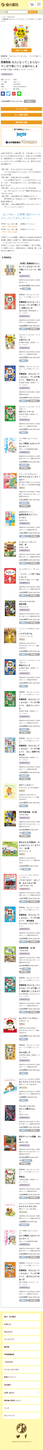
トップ (3, 17)
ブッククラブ (9, 1339)
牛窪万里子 (22, 1055)
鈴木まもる (22, 851)
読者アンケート (10, 1377)
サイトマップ (9, 1415)
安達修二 (22, 547)
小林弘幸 (22, 1179)
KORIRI (21, 1021)
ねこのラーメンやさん (28, 1018)
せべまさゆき (35, 482)
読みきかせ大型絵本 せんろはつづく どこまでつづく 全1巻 (29, 845)
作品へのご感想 (21, 50)
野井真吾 (22, 757)
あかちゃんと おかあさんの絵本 (29, 1079)
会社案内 (7, 1385)
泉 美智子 (4, 69)
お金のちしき (24, 340)
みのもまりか (34, 994)
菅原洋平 (22, 414)
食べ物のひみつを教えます (28, 542)
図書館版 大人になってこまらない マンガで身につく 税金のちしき (29, 377)
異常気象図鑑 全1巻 (28, 812)
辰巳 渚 (21, 923)
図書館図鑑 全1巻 (27, 948)
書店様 (6, 1347)
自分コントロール (26, 412)
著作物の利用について (12, 1400)
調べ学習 (16, 89)
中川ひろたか (23, 787)
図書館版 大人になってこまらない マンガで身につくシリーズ (29, 297)
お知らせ (7, 1324)
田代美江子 (23, 482)
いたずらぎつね (25, 634)
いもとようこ (23, 636)
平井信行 (22, 815)
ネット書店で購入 (21, 115)
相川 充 (21, 1282)
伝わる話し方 (24, 1052)
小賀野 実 (22, 886)
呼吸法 (22, 1177)
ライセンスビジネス (11, 1369)
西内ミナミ (23, 1084)
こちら (3, 243)
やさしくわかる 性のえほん (28, 474)
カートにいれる (21, 109)
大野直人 (16, 69)
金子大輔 (22, 994)
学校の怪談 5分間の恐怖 (27, 601)
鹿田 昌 (21, 311)
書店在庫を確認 (21, 122)
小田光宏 (22, 950)
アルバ (33, 580)
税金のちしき (24, 665)
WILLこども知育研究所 (26, 449)
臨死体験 (23, 604)
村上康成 (34, 787)
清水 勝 (32, 1084)
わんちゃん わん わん (28, 1206)
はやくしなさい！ (26, 785)
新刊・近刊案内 (10, 1317)
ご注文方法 (8, 1362)
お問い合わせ (9, 1393)
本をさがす (33, 12)
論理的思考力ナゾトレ (26, 512)
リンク (6, 1408)
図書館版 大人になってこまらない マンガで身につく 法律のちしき (29, 305)
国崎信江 (22, 1142)
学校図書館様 (9, 1354)
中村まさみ (22, 607)
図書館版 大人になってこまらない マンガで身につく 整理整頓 (29, 918)
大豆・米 (23, 545)
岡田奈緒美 (32, 311)
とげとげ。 (32, 1282)
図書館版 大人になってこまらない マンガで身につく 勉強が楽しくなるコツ (29, 988)
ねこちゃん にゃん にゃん (30, 1082)
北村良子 (22, 520)
